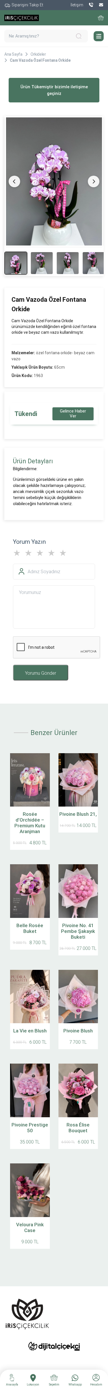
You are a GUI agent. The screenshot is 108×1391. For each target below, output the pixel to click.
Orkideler (38, 54)
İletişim (77, 5)
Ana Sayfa (13, 54)
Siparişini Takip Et (27, 5)
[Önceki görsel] (14, 181)
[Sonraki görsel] (93, 181)
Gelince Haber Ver (73, 413)
